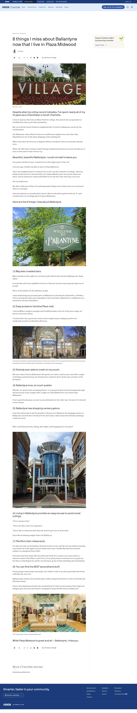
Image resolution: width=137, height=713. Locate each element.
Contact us (89, 697)
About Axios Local (91, 688)
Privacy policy (117, 688)
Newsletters (17, 1)
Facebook (59, 363)
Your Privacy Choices (119, 694)
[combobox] (29, 1)
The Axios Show (61, 1)
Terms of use (117, 691)
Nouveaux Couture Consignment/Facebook (29, 634)
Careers (89, 694)
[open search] (127, 7)
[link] (14, 57)
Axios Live (50, 1)
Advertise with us (91, 691)
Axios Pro (40, 1)
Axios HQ (104, 694)
